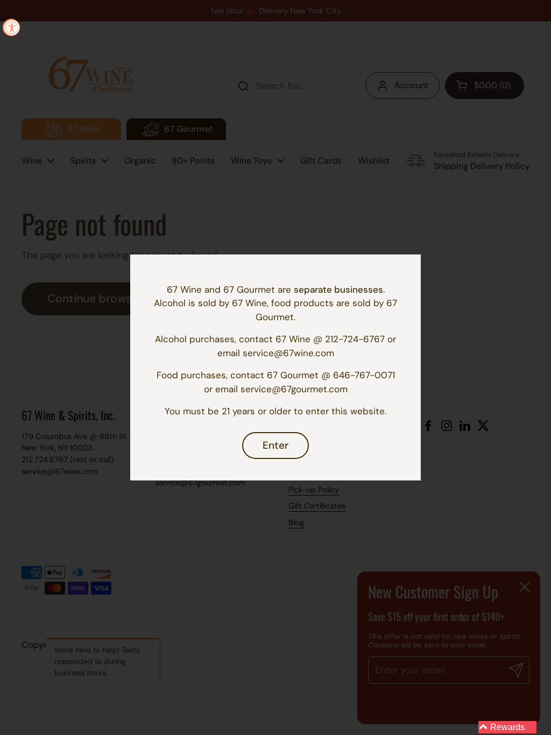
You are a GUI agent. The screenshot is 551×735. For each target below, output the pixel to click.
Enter (275, 445)
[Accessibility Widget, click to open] (11, 27)
